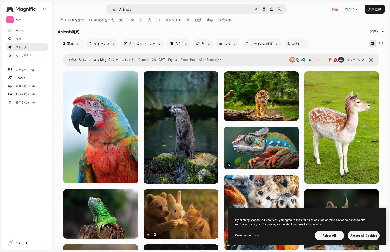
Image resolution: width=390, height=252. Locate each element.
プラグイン (354, 60)
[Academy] (18, 243)
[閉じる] (371, 59)
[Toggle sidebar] (44, 9)
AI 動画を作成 (104, 20)
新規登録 (374, 9)
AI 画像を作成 (74, 20)
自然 (131, 20)
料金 (335, 9)
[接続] (10, 243)
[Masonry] (372, 43)
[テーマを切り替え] (26, 243)
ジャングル (173, 20)
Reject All (329, 235)
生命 (210, 20)
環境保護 (224, 20)
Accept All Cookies (363, 235)
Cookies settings (247, 235)
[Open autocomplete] (112, 9)
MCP (312, 60)
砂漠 (198, 20)
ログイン (351, 9)
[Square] (381, 43)
